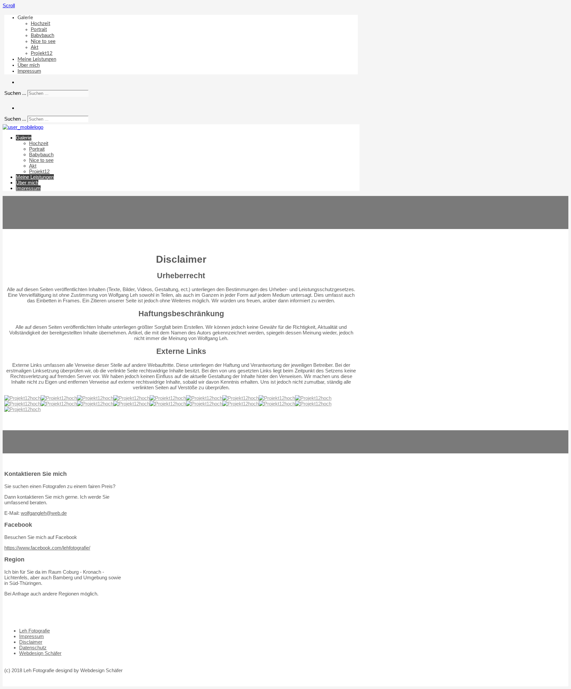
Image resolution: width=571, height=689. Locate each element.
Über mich (29, 65)
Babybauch (42, 35)
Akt (34, 47)
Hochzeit (40, 23)
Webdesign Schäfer (40, 653)
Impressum (29, 71)
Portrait (39, 29)
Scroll (9, 5)
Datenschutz (33, 647)
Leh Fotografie (34, 630)
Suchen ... (15, 93)
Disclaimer (30, 642)
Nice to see (43, 41)
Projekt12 (42, 53)
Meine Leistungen (37, 59)
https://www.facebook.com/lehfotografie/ (47, 548)
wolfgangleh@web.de (44, 513)
